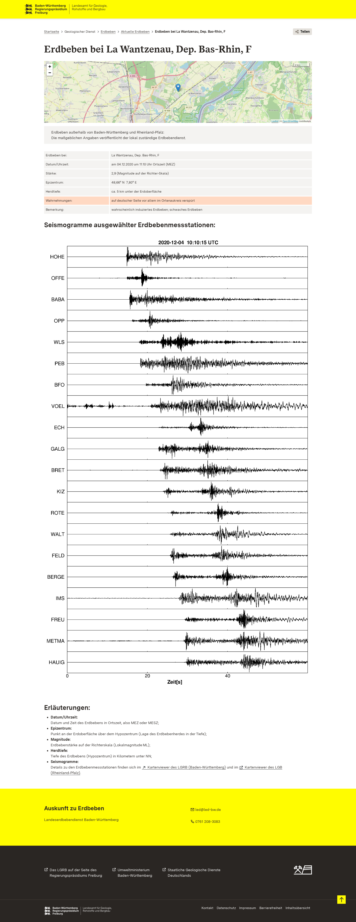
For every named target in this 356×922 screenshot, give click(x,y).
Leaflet (275, 121)
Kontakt (207, 908)
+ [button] (49, 66)
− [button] (49, 72)
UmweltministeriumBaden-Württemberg (135, 873)
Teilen (305, 32)
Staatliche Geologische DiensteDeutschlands (194, 873)
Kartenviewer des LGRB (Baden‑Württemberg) (187, 767)
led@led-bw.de (208, 809)
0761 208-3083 (207, 821)
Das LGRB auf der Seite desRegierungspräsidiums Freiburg (76, 873)
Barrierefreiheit (270, 908)
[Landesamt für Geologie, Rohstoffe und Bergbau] (67, 9)
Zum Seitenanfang (341, 899)
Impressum (247, 908)
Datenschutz (226, 908)
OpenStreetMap (290, 121)
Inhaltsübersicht (298, 908)
